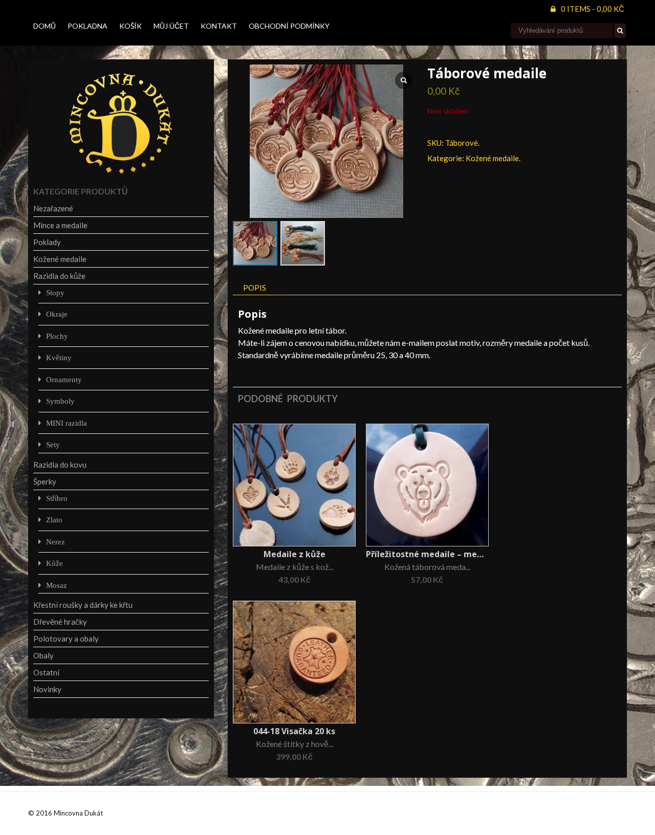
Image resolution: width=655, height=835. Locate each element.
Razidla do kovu (59, 464)
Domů (44, 25)
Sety (53, 444)
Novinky (47, 689)
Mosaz (56, 585)
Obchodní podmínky (289, 25)
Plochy (57, 336)
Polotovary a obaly (66, 638)
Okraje (57, 314)
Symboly (60, 401)
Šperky (44, 481)
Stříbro (57, 498)
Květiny (59, 357)
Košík (130, 25)
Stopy (55, 292)
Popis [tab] (254, 287)
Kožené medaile (492, 158)
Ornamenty (64, 379)
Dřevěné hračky (60, 621)
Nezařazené (53, 208)
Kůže (54, 563)
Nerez (55, 541)
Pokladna (87, 25)
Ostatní (46, 672)
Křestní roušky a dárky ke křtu (83, 604)
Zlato (54, 519)
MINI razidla (66, 423)
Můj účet (171, 25)
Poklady (47, 242)
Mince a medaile (60, 225)
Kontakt (219, 25)
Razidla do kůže (59, 275)
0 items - (592, 8)
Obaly (43, 655)
